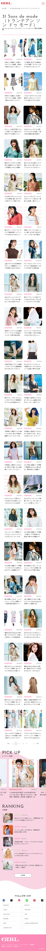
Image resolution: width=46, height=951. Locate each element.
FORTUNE (27, 909)
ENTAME (5, 918)
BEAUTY (27, 905)
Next (37, 743)
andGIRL (4, 8)
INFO (4, 923)
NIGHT (26, 918)
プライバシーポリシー (14, 944)
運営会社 (3, 946)
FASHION (6, 905)
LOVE (5, 909)
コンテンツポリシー (24, 944)
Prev (8, 743)
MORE (23, 875)
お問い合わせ (9, 946)
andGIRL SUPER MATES (31, 923)
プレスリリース (5, 944)
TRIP (26, 914)
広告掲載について (17, 946)
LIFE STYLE (6, 914)
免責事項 (32, 944)
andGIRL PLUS (7, 927)
